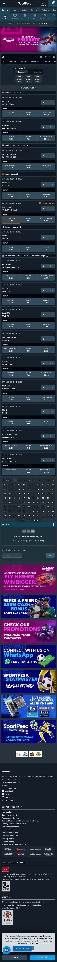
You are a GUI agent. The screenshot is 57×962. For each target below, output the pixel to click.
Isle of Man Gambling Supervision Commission (21, 905)
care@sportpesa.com (11, 782)
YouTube (9, 797)
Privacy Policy (8, 838)
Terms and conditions (11, 815)
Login (14, 957)
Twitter (8, 794)
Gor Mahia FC (25, 754)
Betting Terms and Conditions (14, 824)
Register (42, 957)
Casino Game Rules (10, 836)
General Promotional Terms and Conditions (20, 821)
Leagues (28, 23)
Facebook (9, 791)
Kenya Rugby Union (18, 754)
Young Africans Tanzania (38, 754)
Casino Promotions (10, 833)
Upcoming (43, 23)
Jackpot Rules (8, 830)
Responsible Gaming (10, 818)
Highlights (11, 23)
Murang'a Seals (31, 754)
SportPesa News (9, 788)
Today (35, 23)
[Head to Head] (44, 102)
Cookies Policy (33, 943)
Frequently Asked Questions (14, 844)
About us (5, 785)
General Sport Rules (10, 827)
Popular (20, 23)
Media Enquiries (9, 800)
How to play (7, 812)
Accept (28, 948)
